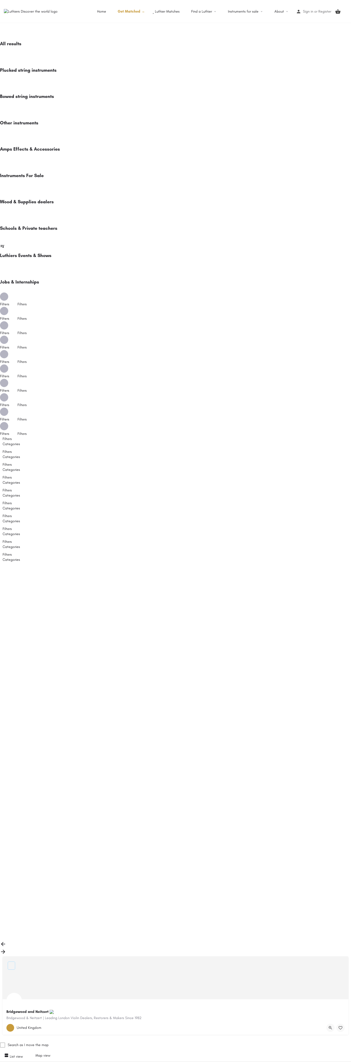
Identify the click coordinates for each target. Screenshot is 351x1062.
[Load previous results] (3, 946)
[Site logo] (31, 11)
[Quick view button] (330, 1028)
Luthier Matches (167, 11)
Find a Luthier (201, 11)
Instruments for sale (242, 11)
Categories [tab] (11, 444)
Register (324, 11)
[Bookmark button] (340, 1028)
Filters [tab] (7, 439)
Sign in (308, 11)
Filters (22, 304)
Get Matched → (131, 11)
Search (178, 570)
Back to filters (18, 906)
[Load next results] (3, 953)
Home (101, 11)
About (278, 11)
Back (11, 582)
